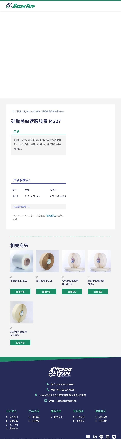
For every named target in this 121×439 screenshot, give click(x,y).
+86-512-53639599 (65, 389)
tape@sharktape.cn (67, 400)
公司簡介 (11, 411)
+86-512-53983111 (65, 384)
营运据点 (78, 411)
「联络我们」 (51, 215)
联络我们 (100, 411)
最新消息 (56, 411)
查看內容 (20, 291)
